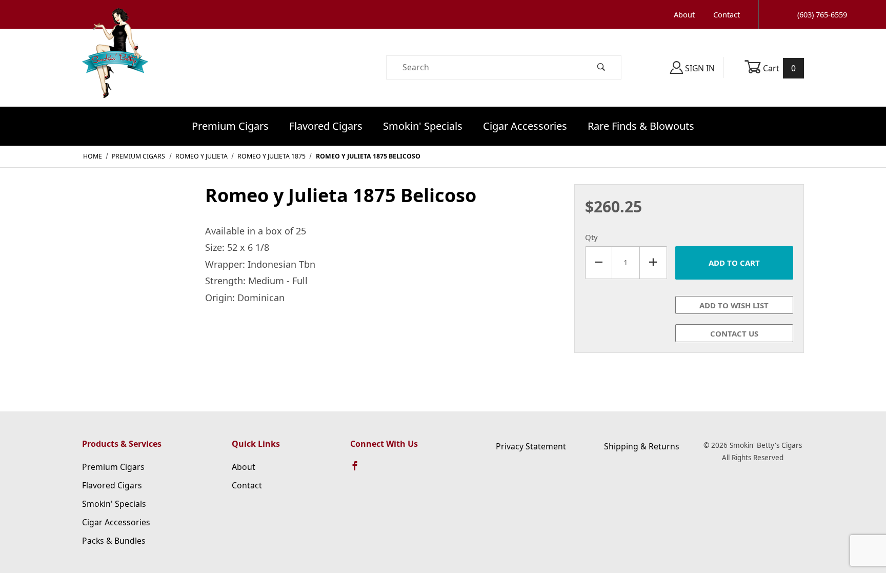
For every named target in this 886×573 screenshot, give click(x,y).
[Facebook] (359, 470)
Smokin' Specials (422, 126)
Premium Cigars (230, 126)
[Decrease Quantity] (598, 262)
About (684, 14)
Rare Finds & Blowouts (641, 126)
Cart (778, 68)
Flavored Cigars (326, 126)
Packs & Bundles (114, 540)
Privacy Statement (531, 446)
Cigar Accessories (525, 126)
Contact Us (734, 333)
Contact (726, 14)
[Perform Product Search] (601, 67)
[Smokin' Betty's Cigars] (115, 66)
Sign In (699, 68)
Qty (591, 237)
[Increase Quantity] (653, 262)
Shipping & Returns (641, 446)
